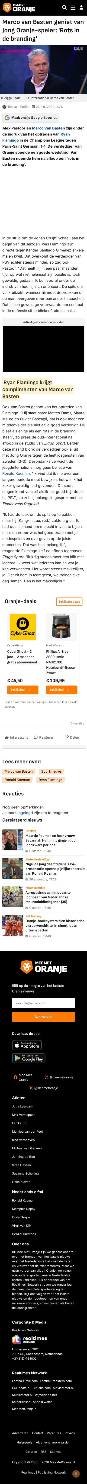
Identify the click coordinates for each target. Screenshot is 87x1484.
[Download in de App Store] (27, 1045)
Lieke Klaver (21, 1182)
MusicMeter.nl (22, 1395)
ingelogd (25, 812)
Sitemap (55, 1451)
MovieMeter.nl (63, 1388)
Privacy (70, 1433)
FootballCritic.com (25, 1381)
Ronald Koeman (16, 473)
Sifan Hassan (21, 1165)
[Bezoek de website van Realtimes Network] (29, 1339)
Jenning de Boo (23, 1156)
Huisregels (24, 1442)
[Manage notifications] (76, 1473)
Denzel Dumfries (24, 1234)
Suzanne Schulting (25, 1173)
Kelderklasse (21, 1402)
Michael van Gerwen (27, 1148)
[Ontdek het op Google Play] (28, 1058)
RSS (43, 1451)
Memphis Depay (23, 1209)
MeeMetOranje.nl (24, 1409)
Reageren (46, 737)
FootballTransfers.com (56, 1381)
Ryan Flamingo (50, 780)
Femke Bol (19, 1123)
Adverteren (20, 1433)
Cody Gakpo (21, 1217)
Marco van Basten (48, 128)
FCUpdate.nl (21, 1388)
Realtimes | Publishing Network (43, 1472)
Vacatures (54, 1433)
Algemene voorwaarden (53, 1442)
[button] (81, 7)
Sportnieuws (51, 771)
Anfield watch (42, 1402)
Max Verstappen (23, 1115)
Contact (37, 1433)
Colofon (31, 1451)
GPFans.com (41, 1388)
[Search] (64, 7)
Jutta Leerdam (22, 1106)
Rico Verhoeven (23, 1140)
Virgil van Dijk (21, 1225)
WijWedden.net (46, 1395)
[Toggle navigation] (73, 8)
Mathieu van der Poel (27, 1131)
